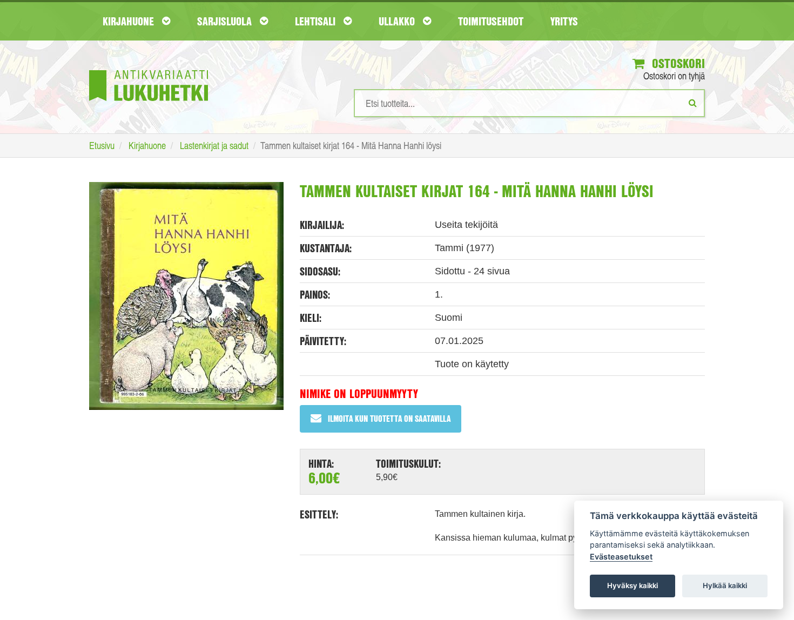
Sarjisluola (225, 21)
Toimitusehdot (490, 21)
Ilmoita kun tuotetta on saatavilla (389, 418)
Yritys (564, 21)
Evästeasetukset (621, 556)
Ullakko (398, 21)
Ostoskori (677, 63)
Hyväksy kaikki (632, 585)
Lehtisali (316, 21)
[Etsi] (693, 102)
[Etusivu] (148, 69)
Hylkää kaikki (725, 585)
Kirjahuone (130, 21)
